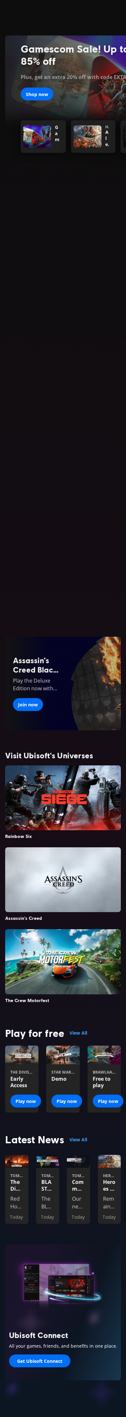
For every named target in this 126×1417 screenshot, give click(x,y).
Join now (28, 705)
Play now (26, 1101)
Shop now (37, 94)
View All (78, 1033)
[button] (63, 288)
